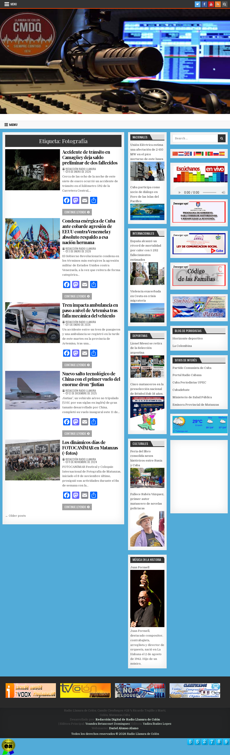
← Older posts (15, 515)
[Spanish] (222, 153)
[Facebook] (204, 4)
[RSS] (218, 4)
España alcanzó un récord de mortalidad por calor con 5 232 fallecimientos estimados (145, 250)
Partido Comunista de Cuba (191, 368)
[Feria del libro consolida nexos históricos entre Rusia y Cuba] (147, 487)
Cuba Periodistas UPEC (189, 382)
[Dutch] (181, 153)
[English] (187, 153)
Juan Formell (139, 567)
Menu (14, 4)
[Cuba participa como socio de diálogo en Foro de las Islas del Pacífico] (147, 219)
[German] (199, 153)
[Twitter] (198, 4)
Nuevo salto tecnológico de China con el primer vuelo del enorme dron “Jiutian (91, 378)
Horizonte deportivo (187, 338)
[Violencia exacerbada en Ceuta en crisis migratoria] (147, 321)
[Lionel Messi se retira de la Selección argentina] (147, 377)
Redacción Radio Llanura (81, 169)
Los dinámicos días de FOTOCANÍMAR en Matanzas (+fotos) (90, 447)
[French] (193, 153)
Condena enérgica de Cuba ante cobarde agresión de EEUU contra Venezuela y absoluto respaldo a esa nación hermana (88, 231)
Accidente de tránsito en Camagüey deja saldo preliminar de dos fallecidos (89, 157)
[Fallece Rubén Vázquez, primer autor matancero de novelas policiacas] (147, 545)
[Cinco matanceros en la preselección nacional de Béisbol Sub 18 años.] (147, 429)
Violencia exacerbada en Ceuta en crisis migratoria (145, 296)
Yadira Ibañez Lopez (157, 723)
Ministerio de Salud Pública (192, 397)
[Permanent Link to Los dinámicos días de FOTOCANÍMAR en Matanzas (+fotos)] (32, 460)
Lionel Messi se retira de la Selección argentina (146, 348)
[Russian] (216, 153)
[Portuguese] (210, 153)
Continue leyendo (78, 212)
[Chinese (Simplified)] (175, 153)
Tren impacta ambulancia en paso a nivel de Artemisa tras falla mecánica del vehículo (90, 310)
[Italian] (205, 153)
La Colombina (182, 346)
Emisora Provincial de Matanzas (195, 404)
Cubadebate (181, 390)
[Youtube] (211, 4)
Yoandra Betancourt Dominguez (107, 723)
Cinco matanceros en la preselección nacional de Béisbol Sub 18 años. (147, 389)
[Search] (225, 4)
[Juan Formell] (147, 626)
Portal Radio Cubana (186, 375)
